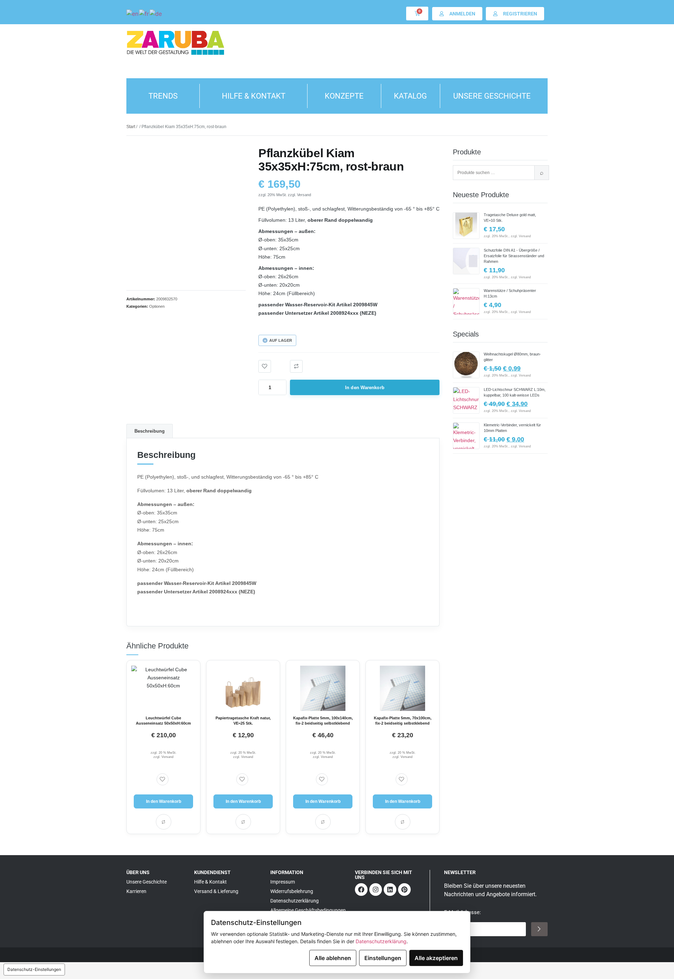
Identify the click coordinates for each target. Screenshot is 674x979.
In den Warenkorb (364, 387)
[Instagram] (375, 889)
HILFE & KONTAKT (253, 96)
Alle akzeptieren (436, 957)
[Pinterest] (404, 889)
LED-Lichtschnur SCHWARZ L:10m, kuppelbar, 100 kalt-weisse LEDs (515, 392)
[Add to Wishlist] (264, 366)
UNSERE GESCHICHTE (492, 96)
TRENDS (163, 96)
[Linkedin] (390, 889)
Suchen (541, 172)
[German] (156, 13)
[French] (144, 13)
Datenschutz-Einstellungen (34, 969)
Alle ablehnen (333, 957)
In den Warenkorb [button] (163, 801)
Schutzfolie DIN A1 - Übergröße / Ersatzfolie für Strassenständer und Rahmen (514, 256)
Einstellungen (382, 957)
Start (130, 126)
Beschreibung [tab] (149, 431)
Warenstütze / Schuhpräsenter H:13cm (510, 293)
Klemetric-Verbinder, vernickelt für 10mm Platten (512, 428)
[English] (132, 13)
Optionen (157, 306)
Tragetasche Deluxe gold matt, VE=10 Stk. (510, 217)
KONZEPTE (344, 96)
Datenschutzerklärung (381, 941)
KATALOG (410, 96)
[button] (296, 366)
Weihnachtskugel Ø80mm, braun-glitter (512, 357)
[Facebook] (361, 889)
